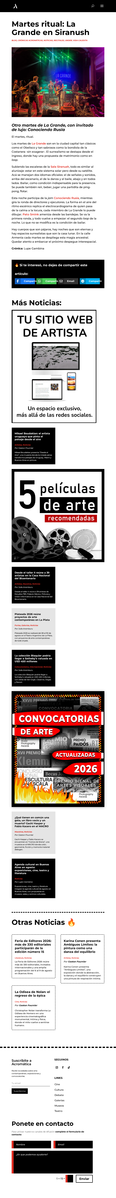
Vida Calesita (80, 40)
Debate (59, 1095)
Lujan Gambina (25, 882)
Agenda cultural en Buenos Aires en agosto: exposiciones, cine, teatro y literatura (32, 869)
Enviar (84, 1179)
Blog (14, 40)
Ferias (18, 625)
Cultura (59, 1089)
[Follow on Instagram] (56, 1067)
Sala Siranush (60, 166)
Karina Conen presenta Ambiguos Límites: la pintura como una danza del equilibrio (82, 946)
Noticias (48, 40)
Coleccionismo (22, 667)
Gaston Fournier (25, 448)
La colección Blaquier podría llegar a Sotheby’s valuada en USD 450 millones (33, 658)
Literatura (19, 958)
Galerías (25, 625)
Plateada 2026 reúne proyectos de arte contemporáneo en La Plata (32, 617)
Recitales (59, 40)
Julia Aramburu (25, 587)
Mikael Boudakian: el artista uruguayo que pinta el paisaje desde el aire (32, 436)
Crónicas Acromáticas (30, 40)
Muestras (27, 584)
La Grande (39, 143)
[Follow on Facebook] (62, 1067)
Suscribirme (20, 1091)
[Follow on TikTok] (68, 1067)
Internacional (36, 667)
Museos (59, 1105)
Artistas (18, 445)
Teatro (58, 1111)
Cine (17, 1002)
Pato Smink (31, 214)
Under (68, 40)
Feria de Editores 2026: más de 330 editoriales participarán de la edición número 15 (33, 946)
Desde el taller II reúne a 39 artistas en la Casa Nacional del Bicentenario (32, 575)
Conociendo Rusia (66, 198)
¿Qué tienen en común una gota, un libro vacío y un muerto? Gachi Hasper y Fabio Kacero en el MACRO (32, 822)
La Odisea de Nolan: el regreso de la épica (32, 993)
